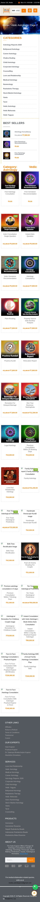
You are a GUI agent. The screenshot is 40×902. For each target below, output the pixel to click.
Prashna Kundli (10, 361)
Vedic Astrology (19, 25)
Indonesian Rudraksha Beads (16, 832)
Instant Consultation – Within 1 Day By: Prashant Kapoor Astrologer (30, 633)
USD (18, 10)
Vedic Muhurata (11, 797)
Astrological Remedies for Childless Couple (10, 628)
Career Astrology (11, 775)
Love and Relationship (13, 766)
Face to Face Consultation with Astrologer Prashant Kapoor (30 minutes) (10, 668)
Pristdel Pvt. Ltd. (10, 899)
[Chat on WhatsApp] (35, 887)
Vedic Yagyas (10, 788)
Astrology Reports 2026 (14, 778)
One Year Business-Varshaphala (30, 405)
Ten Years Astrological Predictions (30, 595)
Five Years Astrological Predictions (10, 520)
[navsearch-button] (24, 10)
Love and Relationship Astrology (10, 490)
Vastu (7, 806)
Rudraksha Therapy (12, 794)
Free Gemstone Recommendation (21, 142)
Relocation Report (30, 361)
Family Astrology (30, 478)
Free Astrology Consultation (20, 153)
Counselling (9, 812)
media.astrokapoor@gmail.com (20, 883)
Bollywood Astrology (13, 791)
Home (5, 25)
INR (13, 10)
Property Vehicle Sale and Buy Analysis (30, 321)
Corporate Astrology (13, 781)
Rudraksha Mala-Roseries (15, 835)
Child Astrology (11, 784)
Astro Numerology (12, 800)
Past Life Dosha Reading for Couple (30, 565)
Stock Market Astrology (14, 803)
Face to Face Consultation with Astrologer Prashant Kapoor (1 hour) (10, 701)
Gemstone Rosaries (13, 826)
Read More (24, 853)
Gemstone (9, 823)
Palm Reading (10, 318)
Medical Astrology (12, 772)
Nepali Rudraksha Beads (14, 829)
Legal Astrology (10, 445)
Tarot (7, 809)
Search (31, 860)
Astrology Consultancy (23, 132)
